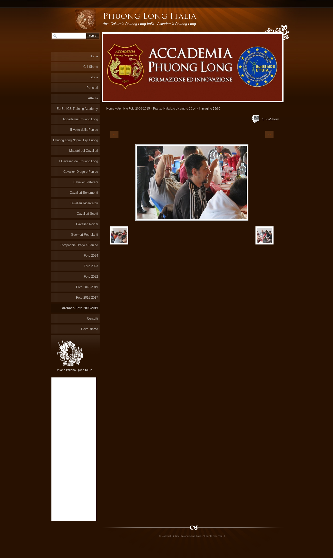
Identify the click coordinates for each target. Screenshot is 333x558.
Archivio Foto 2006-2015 (133, 108)
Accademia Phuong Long (80, 119)
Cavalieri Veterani (85, 182)
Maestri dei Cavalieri (83, 150)
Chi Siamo (90, 67)
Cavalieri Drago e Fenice (80, 171)
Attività (93, 98)
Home (110, 108)
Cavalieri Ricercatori (84, 203)
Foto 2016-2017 (87, 297)
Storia (94, 77)
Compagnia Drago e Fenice (79, 245)
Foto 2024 (91, 255)
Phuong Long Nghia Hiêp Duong (75, 140)
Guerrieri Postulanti (84, 234)
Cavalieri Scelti (87, 213)
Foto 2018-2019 (87, 287)
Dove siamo (89, 329)
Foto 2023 (91, 266)
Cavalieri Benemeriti (84, 192)
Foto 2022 (91, 276)
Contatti (92, 318)
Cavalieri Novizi (87, 224)
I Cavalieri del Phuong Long (78, 161)
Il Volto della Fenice (84, 130)
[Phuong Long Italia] (85, 20)
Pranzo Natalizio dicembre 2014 (174, 108)
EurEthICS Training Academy (77, 109)
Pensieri (92, 88)
